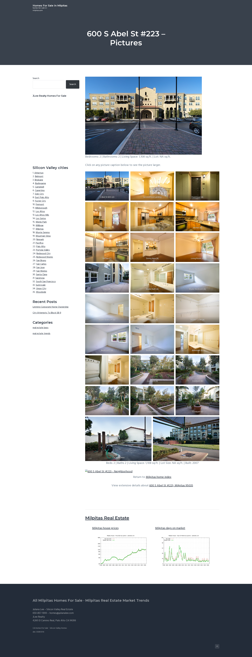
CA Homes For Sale (40, 628)
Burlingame (40, 183)
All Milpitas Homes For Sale (57, 600)
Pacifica (39, 243)
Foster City (40, 201)
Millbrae (39, 225)
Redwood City (43, 253)
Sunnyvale (41, 285)
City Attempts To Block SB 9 (47, 313)
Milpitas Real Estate (107, 518)
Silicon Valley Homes (58, 628)
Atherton (38, 173)
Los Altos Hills (42, 215)
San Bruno (41, 261)
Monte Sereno (43, 232)
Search (36, 78)
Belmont (39, 176)
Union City (41, 289)
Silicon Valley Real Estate (60, 609)
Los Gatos (41, 218)
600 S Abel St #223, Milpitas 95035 (171, 485)
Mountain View (43, 236)
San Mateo (41, 271)
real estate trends (41, 334)
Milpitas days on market (170, 528)
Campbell (39, 187)
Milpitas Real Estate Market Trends (117, 600)
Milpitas (40, 229)
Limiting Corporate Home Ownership (51, 307)
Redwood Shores (44, 257)
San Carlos (41, 264)
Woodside (41, 292)
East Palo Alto (42, 197)
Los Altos (40, 211)
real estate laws (40, 328)
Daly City (39, 194)
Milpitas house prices (105, 528)
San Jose (40, 268)
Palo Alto (40, 246)
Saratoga (39, 278)
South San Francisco (46, 282)
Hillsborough (41, 208)
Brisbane (39, 180)
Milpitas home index (158, 477)
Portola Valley (43, 250)
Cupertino (40, 190)
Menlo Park (41, 222)
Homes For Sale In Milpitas (50, 5)
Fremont (40, 204)
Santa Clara (41, 275)
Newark (40, 239)
